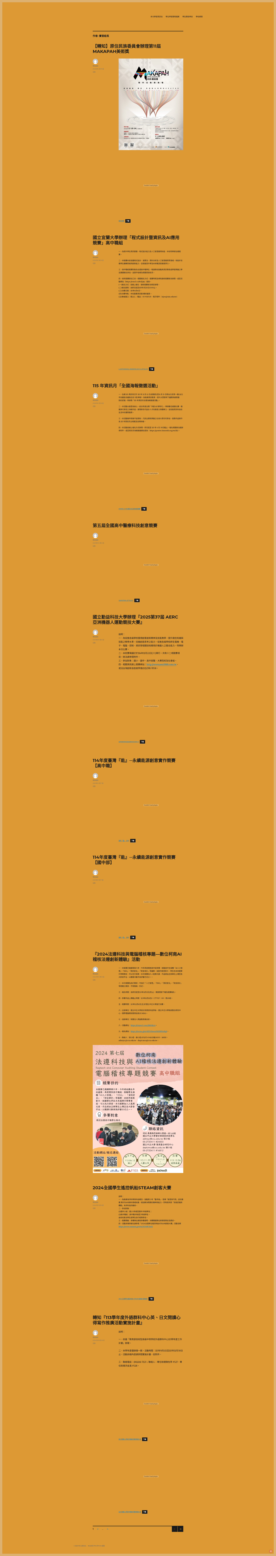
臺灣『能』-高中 (124, 840)
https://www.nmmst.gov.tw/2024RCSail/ (136, 1226)
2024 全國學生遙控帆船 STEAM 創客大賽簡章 (133, 1299)
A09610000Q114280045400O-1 (129, 742)
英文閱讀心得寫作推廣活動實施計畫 (130, 1439)
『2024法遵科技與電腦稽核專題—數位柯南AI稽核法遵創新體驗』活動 (137, 956)
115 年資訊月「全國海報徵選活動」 (126, 385)
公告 (94, 72)
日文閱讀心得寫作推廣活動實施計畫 (130, 1512)
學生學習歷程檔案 (172, 17)
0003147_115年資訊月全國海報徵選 (129, 509)
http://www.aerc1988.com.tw (161, 664)
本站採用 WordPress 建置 (96, 1546)
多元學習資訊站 (157, 17)
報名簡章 (121, 221)
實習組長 (95, 66)
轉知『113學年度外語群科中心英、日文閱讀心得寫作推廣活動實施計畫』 (137, 1320)
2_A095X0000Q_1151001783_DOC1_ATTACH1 (133, 369)
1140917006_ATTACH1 (126, 600)
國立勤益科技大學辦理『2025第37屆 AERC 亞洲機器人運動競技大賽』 (135, 619)
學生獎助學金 (187, 17)
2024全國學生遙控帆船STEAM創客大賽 (132, 1187)
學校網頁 (199, 17)
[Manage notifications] (271, 1551)
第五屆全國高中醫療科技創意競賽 (125, 525)
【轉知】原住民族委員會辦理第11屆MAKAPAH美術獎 (127, 48)
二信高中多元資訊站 (79, 1546)
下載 (127, 221)
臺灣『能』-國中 (124, 937)
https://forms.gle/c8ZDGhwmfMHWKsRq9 (149, 1031)
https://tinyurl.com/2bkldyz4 (143, 1025)
